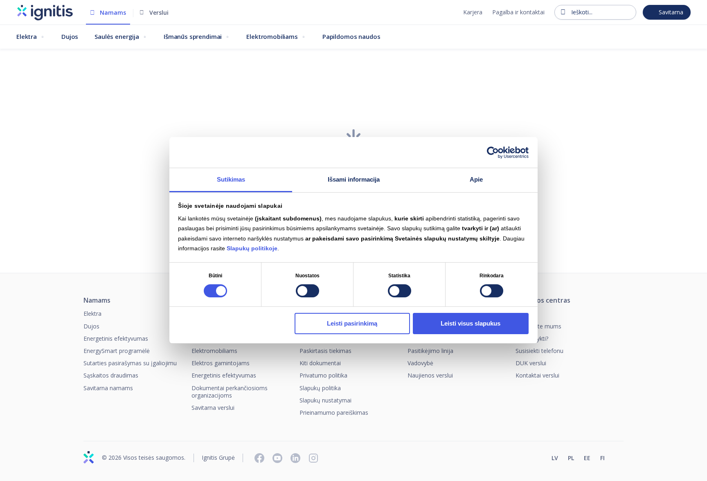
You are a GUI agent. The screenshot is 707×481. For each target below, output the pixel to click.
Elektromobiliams (272, 36)
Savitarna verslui (212, 407)
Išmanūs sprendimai (193, 36)
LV (555, 458)
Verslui (159, 12)
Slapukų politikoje (252, 248)
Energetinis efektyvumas (115, 338)
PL (571, 458)
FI (602, 458)
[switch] (307, 290)
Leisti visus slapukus (470, 323)
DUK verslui (531, 363)
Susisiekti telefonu (539, 351)
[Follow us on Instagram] (313, 458)
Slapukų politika (320, 388)
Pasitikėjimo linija (430, 351)
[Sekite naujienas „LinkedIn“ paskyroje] (295, 458)
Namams (113, 12)
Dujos (69, 36)
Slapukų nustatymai (325, 400)
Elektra (26, 36)
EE (587, 458)
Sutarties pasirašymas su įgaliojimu (130, 363)
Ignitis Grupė (218, 457)
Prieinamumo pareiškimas (333, 412)
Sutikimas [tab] (231, 179)
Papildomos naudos (351, 36)
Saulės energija (117, 36)
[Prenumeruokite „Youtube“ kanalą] (277, 458)
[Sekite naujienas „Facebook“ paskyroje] (259, 458)
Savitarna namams (108, 388)
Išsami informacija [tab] (354, 179)
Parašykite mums (538, 326)
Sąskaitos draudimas (110, 375)
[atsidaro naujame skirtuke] (620, 459)
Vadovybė (420, 363)
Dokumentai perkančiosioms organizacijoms (229, 391)
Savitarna (671, 12)
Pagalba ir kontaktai (518, 12)
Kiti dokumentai (320, 363)
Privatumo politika (323, 375)
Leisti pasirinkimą (352, 323)
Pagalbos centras (543, 300)
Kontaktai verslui (537, 375)
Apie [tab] (476, 179)
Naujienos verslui (430, 375)
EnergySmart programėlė (116, 351)
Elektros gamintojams (220, 363)
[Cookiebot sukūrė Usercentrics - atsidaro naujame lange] (493, 152)
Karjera (472, 12)
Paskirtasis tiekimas (325, 351)
